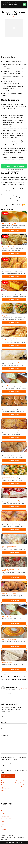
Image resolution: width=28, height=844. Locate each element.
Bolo (2, 811)
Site (2, 729)
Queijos (3, 824)
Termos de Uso (5, 839)
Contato (3, 835)
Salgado (3, 829)
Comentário (5, 735)
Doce (2, 821)
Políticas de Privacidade (8, 837)
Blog (14, 16)
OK (24, 4)
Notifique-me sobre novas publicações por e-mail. (14, 771)
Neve (7, 842)
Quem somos (20, 837)
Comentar (24, 688)
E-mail (3, 722)
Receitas (3, 827)
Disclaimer (11, 835)
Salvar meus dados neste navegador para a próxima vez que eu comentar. (13, 758)
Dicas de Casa (5, 816)
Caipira (3, 813)
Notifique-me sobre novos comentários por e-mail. (14, 765)
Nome (3, 716)
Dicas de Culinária (6, 819)
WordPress (19, 842)
